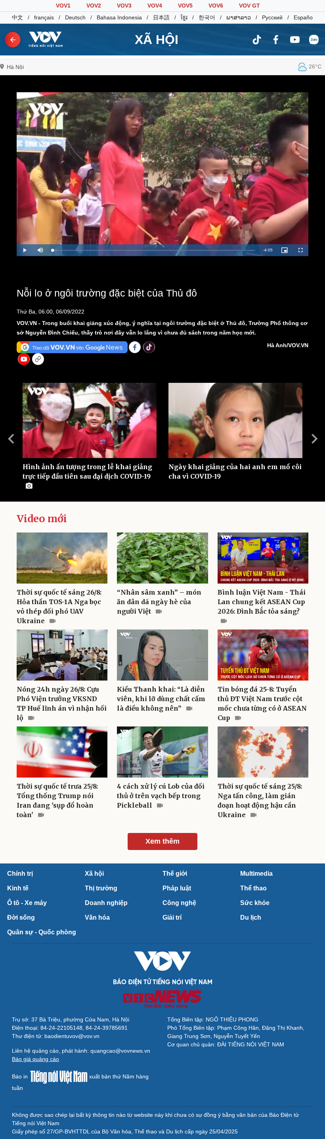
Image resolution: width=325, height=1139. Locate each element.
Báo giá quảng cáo (35, 1059)
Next (314, 439)
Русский (272, 17)
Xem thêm (162, 841)
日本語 (161, 17)
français (44, 17)
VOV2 (93, 5)
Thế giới (174, 873)
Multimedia (256, 873)
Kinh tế (18, 888)
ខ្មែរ (184, 17)
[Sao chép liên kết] (38, 359)
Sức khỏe (255, 902)
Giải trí (172, 917)
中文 (17, 17)
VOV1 (63, 5)
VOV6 (215, 5)
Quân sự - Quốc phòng (41, 932)
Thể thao (253, 888)
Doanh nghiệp (106, 902)
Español (304, 17)
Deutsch (75, 17)
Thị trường (101, 888)
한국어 (207, 17)
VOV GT (249, 5)
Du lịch (250, 917)
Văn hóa (97, 917)
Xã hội (94, 873)
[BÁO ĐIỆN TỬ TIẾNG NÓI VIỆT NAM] (42, 39)
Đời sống (21, 917)
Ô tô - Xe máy (27, 902)
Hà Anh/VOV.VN (287, 345)
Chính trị (20, 873)
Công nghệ (179, 902)
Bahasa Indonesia (119, 17)
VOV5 (185, 5)
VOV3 (124, 5)
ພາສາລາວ (238, 17)
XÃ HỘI (156, 39)
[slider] (153, 250)
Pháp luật (176, 888)
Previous (11, 439)
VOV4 (154, 5)
